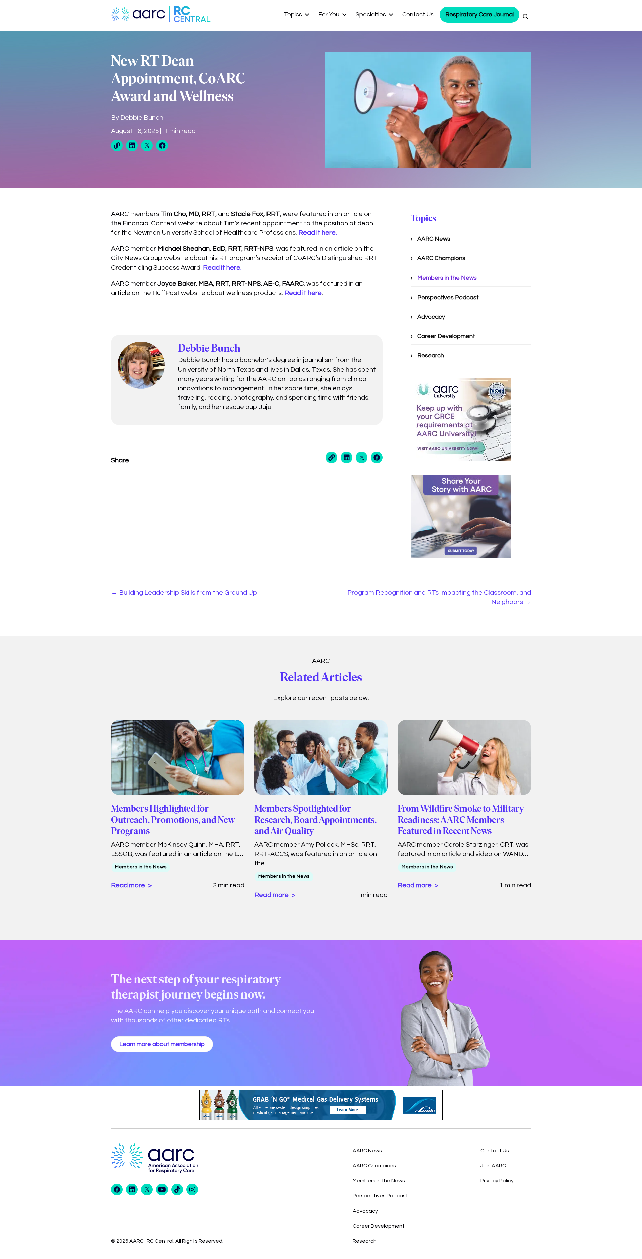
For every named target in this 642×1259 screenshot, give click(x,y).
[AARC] (140, 14)
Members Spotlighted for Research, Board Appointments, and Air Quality (315, 819)
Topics (293, 14)
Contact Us (418, 14)
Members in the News (447, 278)
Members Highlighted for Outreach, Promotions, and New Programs (173, 819)
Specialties (371, 14)
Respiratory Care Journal (479, 14)
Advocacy (431, 317)
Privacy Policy (497, 1180)
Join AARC (493, 1165)
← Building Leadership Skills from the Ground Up (184, 592)
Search (525, 16)
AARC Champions (441, 258)
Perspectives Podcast (448, 297)
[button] (307, 15)
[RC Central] (190, 14)
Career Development (446, 336)
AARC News (433, 239)
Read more (128, 885)
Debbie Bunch (141, 117)
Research (430, 355)
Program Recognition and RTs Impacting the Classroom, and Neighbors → (439, 597)
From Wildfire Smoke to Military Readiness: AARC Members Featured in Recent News (461, 819)
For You (328, 14)
